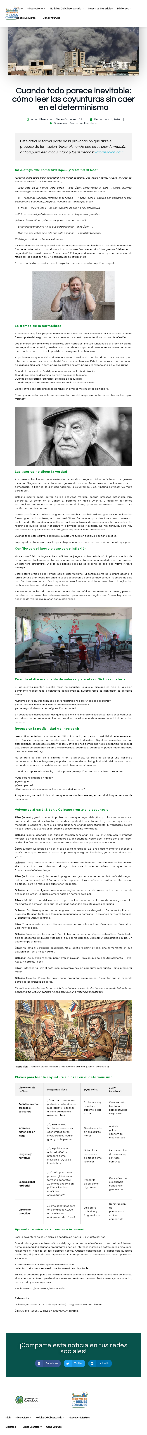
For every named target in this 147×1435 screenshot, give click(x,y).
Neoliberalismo (88, 123)
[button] (48, 1363)
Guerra (74, 123)
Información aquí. (109, 152)
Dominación (61, 123)
